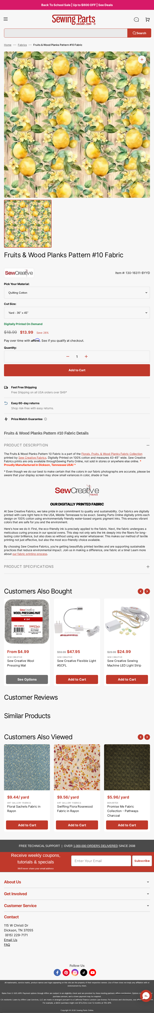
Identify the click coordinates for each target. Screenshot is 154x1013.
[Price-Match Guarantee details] (46, 419)
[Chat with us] (136, 19)
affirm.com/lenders (123, 993)
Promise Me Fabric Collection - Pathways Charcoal (122, 811)
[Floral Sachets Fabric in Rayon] (27, 788)
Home (7, 44)
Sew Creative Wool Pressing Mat (20, 663)
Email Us (10, 940)
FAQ (7, 945)
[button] (5, 19)
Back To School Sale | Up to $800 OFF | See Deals (77, 5)
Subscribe (142, 861)
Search (141, 33)
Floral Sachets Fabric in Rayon (24, 809)
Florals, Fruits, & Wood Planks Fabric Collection (111, 453)
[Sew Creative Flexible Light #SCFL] (77, 642)
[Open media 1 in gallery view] (142, 59)
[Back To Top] (148, 1007)
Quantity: (10, 347)
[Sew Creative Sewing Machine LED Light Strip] (127, 642)
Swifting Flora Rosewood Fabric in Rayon (75, 809)
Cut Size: (10, 304)
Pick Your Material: (16, 284)
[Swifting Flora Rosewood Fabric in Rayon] (77, 788)
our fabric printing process (29, 554)
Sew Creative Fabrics (32, 457)
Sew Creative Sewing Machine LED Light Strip (124, 663)
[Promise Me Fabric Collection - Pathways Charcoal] (127, 788)
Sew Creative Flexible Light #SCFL (76, 663)
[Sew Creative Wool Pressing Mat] (27, 642)
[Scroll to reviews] (77, 264)
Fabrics (22, 44)
